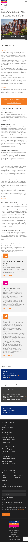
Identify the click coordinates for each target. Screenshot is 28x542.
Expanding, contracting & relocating (10, 375)
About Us (4, 473)
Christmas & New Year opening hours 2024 (11, 399)
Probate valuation (6, 442)
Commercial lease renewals (8, 458)
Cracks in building (6, 412)
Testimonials (17, 477)
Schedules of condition (7, 461)
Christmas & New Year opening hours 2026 (11, 392)
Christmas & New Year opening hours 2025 (11, 394)
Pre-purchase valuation (7, 430)
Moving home (5, 377)
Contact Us (4, 480)
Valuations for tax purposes (8, 439)
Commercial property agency (8, 449)
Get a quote (3, 198)
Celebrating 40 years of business (9, 389)
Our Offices (4, 475)
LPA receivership (6, 466)
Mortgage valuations (7, 432)
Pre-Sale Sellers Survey (7, 427)
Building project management (9, 454)
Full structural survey (7, 408)
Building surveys (6, 425)
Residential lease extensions (8, 437)
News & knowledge (18, 475)
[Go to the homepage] (14, 525)
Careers (4, 477)
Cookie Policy (14, 532)
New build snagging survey (8, 410)
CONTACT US (14, 102)
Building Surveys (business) (8, 373)
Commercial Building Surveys (8, 451)
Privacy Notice (14, 534)
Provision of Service (14, 536)
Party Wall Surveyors (7, 434)
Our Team (16, 473)
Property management (7, 456)
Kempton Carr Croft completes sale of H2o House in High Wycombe (13, 397)
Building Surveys (6, 371)
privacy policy (11, 511)
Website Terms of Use (14, 530)
